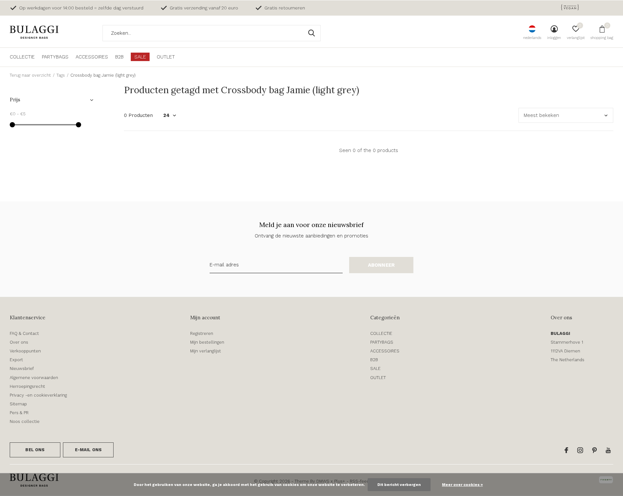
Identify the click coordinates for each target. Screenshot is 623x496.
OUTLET (166, 57)
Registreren (201, 333)
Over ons (19, 342)
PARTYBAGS (55, 57)
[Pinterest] (594, 450)
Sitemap (18, 403)
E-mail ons (88, 449)
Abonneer (381, 265)
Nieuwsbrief (22, 368)
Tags (60, 75)
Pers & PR (19, 412)
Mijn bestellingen (207, 342)
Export (16, 359)
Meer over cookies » (462, 484)
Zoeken (311, 33)
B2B (119, 57)
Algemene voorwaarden (34, 377)
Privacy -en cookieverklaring (38, 395)
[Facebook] (566, 450)
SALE (140, 57)
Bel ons (34, 449)
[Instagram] (580, 450)
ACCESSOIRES (92, 57)
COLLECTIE (22, 57)
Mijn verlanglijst (205, 351)
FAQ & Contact (24, 333)
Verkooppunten (25, 351)
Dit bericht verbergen (399, 484)
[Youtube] (608, 450)
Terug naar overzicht (30, 75)
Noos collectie (25, 421)
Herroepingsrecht (27, 386)
